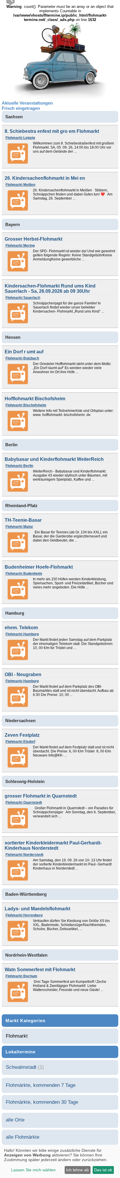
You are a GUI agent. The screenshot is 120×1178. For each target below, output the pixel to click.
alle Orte (15, 1120)
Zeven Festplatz (22, 735)
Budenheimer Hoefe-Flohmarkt (39, 567)
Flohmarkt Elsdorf (20, 742)
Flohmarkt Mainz (19, 527)
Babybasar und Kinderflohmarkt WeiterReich (54, 459)
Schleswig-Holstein (25, 781)
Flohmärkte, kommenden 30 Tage (42, 1102)
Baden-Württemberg (26, 894)
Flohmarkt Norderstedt (24, 855)
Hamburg (14, 613)
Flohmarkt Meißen (20, 185)
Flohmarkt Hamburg (22, 634)
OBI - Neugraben (23, 674)
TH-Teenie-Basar (23, 520)
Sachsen (14, 116)
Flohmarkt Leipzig (20, 138)
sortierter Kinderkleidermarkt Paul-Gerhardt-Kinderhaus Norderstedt (53, 845)
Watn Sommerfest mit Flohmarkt (40, 969)
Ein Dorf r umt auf (24, 351)
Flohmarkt (17, 1036)
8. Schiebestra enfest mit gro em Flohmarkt (52, 131)
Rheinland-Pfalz (21, 505)
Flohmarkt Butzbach (22, 358)
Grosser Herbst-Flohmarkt (33, 239)
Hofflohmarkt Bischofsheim (35, 398)
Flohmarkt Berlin (19, 466)
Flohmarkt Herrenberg (24, 915)
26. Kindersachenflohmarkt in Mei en (45, 178)
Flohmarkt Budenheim (24, 574)
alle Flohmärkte (22, 1137)
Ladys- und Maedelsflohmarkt (37, 908)
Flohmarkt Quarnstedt (24, 802)
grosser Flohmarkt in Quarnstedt (41, 795)
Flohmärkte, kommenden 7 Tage (40, 1085)
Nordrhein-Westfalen (26, 955)
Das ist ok (103, 1170)
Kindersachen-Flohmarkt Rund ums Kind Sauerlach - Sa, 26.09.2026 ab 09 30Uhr (50, 288)
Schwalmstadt (21, 1067)
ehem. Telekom (21, 627)
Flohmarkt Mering (20, 246)
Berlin (11, 444)
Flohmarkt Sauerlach (23, 298)
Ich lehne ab (77, 1170)
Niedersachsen (20, 720)
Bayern (12, 224)
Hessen (12, 337)
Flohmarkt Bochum (21, 976)
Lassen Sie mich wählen (33, 1170)
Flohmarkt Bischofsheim (26, 405)
